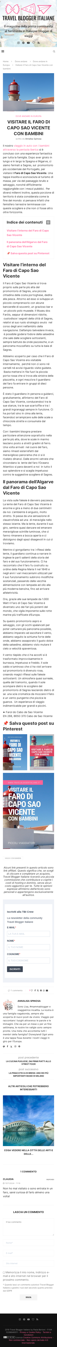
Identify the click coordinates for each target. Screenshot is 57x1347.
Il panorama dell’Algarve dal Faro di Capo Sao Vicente (27, 244)
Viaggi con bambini (13, 858)
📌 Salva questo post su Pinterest (28, 253)
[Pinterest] (23, 43)
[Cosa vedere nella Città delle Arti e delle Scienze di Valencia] (28, 1120)
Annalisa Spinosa (33, 138)
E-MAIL (11, 927)
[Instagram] (18, 43)
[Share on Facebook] (35, 990)
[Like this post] (32, 990)
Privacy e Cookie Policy (30, 1332)
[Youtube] (28, 43)
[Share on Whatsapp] (44, 990)
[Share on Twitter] (38, 990)
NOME (10, 941)
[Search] (54, 51)
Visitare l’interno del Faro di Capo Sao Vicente (28, 233)
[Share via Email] (47, 990)
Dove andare (21, 61)
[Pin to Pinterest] (41, 990)
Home (5, 61)
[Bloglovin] (33, 43)
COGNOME (13, 954)
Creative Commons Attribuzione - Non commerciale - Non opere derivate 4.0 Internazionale (31, 1340)
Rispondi (50, 1179)
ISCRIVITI (15, 969)
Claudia (8, 1179)
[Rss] (39, 43)
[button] (5, 1127)
